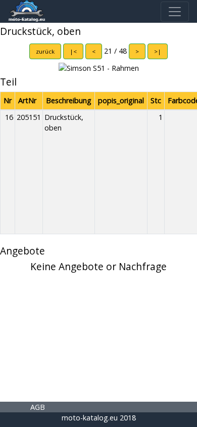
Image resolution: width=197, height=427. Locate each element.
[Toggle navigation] (175, 12)
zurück (45, 51)
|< (73, 51)
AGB (37, 407)
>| (157, 51)
